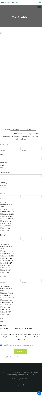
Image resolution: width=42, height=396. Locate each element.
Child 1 (3, 193)
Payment (3, 325)
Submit (20, 352)
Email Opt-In (4, 163)
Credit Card (5, 328)
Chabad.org (17, 378)
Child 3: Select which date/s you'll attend (6, 288)
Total (1, 319)
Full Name (4, 145)
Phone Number (5, 172)
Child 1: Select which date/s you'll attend (6, 204)
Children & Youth (21, 13)
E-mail (2, 155)
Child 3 (3, 277)
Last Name (23, 150)
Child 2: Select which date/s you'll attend (6, 246)
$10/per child (3, 185)
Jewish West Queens (9, 2)
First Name (2, 150)
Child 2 (3, 235)
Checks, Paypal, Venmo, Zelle (23, 328)
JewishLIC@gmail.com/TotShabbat (23, 130)
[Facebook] (19, 385)
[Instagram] (23, 385)
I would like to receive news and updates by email (17, 345)
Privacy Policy (31, 378)
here (24, 139)
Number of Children (3, 183)
